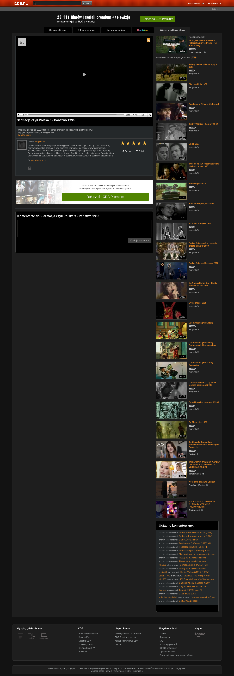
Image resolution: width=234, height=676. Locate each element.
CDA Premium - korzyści (126, 637)
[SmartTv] (34, 640)
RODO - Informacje (134, 671)
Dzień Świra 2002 (187, 594)
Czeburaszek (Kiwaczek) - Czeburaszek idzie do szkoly (202, 344)
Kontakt (163, 633)
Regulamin (164, 637)
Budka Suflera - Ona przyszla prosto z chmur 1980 (203, 244)
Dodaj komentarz (139, 240)
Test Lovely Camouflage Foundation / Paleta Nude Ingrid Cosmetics (204, 444)
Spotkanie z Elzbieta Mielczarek (204, 104)
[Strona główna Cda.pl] (22, 3)
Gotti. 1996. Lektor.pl (188, 601)
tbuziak (162, 590)
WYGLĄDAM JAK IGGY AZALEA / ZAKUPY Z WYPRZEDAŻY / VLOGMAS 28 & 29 (204, 464)
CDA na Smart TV (86, 648)
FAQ (161, 641)
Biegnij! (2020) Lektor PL (190, 590)
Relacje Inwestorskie (88, 633)
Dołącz (158, 18)
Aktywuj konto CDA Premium (128, 633)
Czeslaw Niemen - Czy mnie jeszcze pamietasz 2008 (202, 383)
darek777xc (164, 576)
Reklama (82, 651)
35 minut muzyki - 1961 (200, 223)
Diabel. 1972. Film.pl (188, 540)
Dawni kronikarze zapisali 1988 (204, 402)
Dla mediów (84, 637)
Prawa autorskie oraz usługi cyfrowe (176, 655)
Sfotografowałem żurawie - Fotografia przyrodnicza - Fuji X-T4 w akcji (203, 43)
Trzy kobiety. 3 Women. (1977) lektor (196, 543)
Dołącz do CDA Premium (105, 197)
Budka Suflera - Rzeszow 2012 (203, 263)
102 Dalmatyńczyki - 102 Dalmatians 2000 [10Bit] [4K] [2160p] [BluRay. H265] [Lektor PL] (186, 580)
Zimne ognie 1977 (197, 183)
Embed (128, 151)
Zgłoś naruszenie (167, 651)
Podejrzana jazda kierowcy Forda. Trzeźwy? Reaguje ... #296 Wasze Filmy (185, 551)
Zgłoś (141, 151)
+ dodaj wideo (215, 9)
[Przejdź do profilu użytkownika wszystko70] (22, 145)
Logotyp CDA (84, 641)
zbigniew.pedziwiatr (168, 597)
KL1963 (162, 565)
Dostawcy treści (85, 644)
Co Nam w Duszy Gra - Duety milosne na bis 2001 (203, 284)
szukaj (87, 3)
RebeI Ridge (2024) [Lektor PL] (193, 547)
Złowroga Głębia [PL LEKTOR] (194, 565)
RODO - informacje (168, 648)
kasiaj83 (163, 572)
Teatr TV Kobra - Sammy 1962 (203, 124)
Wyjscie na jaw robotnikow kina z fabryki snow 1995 (204, 165)
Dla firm (118, 644)
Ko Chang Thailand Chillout (202, 482)
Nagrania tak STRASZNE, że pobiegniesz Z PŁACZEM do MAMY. (182, 587)
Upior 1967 (194, 144)
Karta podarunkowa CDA (126, 641)
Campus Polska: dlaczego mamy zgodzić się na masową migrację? (184, 584)
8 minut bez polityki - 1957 (201, 203)
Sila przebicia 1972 (198, 84)
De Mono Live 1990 (198, 422)
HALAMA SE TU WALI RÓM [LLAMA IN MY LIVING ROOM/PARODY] (202, 504)
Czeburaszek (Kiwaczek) (201, 323)
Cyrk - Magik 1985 (197, 303)
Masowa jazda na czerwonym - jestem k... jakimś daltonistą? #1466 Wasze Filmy (186, 555)
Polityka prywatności (168, 644)
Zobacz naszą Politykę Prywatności (107, 671)
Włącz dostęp (24, 135)
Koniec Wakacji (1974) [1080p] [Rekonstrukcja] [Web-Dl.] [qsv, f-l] (184, 573)
